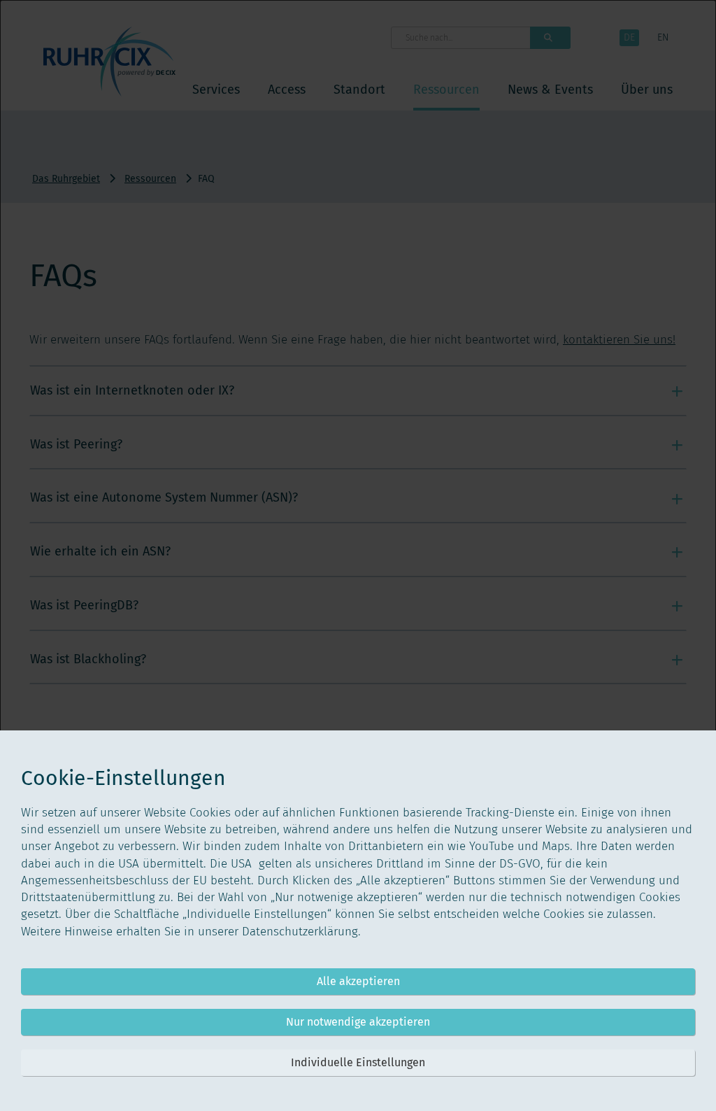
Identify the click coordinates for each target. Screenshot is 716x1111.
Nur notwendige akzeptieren (358, 1021)
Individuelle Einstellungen (358, 1062)
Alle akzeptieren (358, 981)
